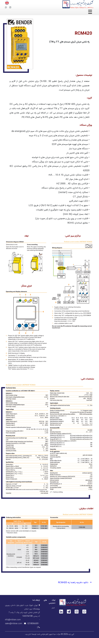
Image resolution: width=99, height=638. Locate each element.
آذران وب (28, 634)
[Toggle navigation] (49, 12)
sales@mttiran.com (13, 623)
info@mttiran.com (13, 619)
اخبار (53, 607)
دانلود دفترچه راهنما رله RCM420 (73, 582)
